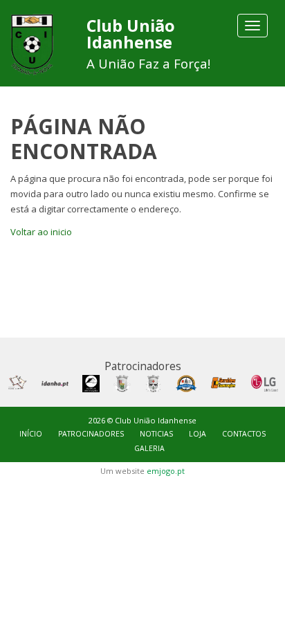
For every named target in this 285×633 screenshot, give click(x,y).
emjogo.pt (166, 471)
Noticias (156, 434)
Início (30, 434)
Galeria (149, 448)
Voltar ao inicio (41, 232)
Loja (197, 434)
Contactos (244, 434)
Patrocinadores (91, 434)
